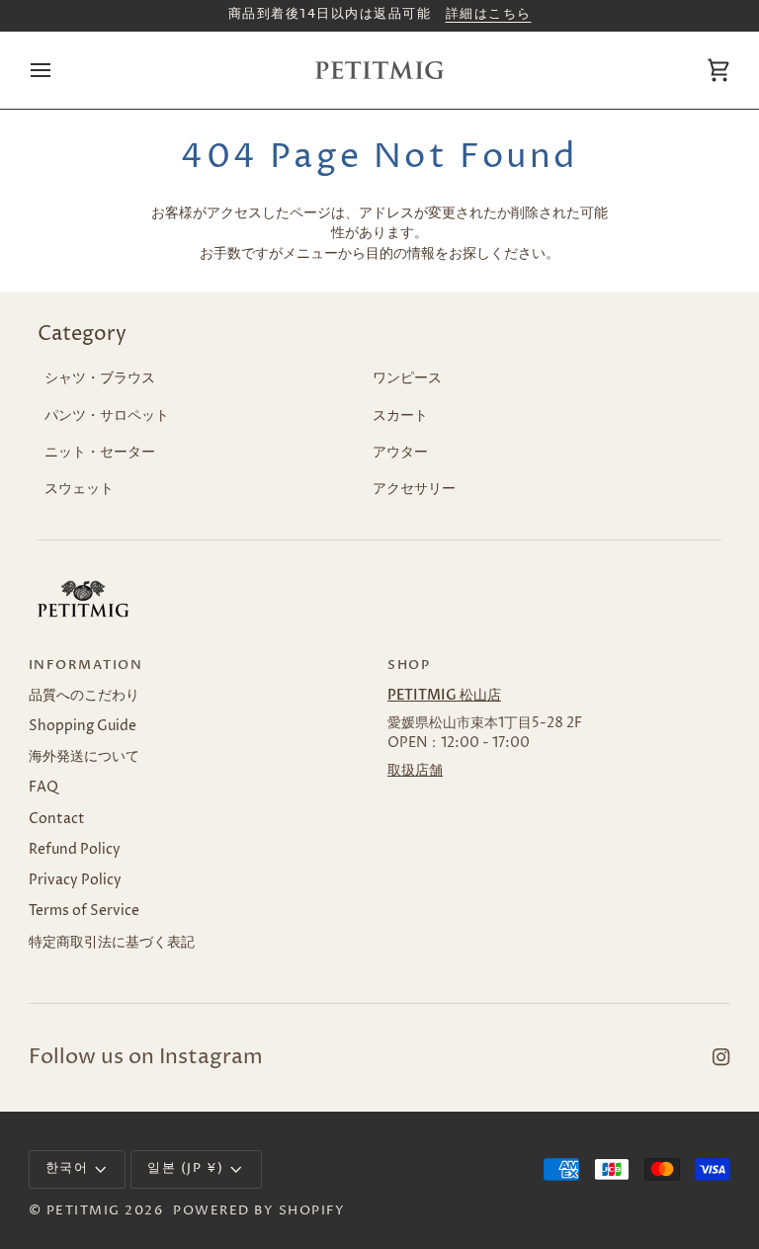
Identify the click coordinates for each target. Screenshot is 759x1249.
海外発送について (84, 757)
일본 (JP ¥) (185, 1168)
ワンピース (407, 378)
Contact (57, 819)
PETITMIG (83, 1211)
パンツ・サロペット (106, 416)
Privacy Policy (75, 880)
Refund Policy (75, 850)
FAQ (43, 787)
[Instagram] (721, 1057)
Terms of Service (84, 911)
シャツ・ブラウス (99, 378)
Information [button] (86, 665)
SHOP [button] (408, 665)
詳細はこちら (489, 14)
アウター (400, 452)
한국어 (67, 1168)
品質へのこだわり (84, 696)
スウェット (79, 489)
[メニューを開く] (58, 70)
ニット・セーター (99, 452)
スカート (400, 416)
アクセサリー (414, 489)
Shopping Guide (82, 726)
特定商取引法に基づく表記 (112, 943)
